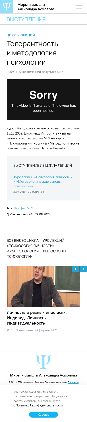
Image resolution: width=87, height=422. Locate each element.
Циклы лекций (21, 35)
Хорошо (43, 414)
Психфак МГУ (23, 208)
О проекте (73, 382)
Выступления (26, 19)
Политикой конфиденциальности (39, 405)
